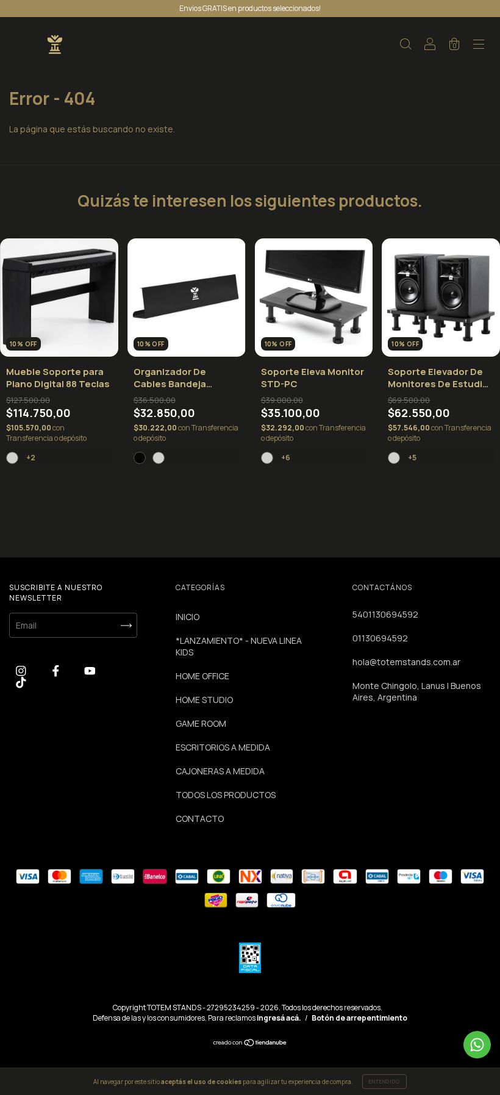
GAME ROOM (201, 723)
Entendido (384, 1081)
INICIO (187, 616)
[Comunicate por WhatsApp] (477, 1044)
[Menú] (479, 45)
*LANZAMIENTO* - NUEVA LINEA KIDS (239, 646)
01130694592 (380, 638)
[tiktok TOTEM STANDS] (21, 682)
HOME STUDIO (204, 699)
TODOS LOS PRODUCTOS (226, 795)
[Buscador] (405, 45)
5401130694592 (385, 614)
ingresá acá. (279, 1018)
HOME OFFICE (202, 676)
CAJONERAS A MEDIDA (220, 771)
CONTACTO (200, 818)
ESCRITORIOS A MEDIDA (223, 747)
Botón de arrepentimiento (359, 1018)
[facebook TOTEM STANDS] (57, 670)
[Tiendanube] (250, 1043)
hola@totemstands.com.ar (406, 662)
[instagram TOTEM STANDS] (22, 670)
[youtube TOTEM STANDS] (90, 670)
